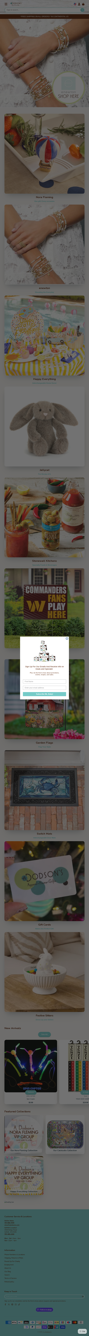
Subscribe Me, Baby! (44, 694)
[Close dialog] (67, 638)
